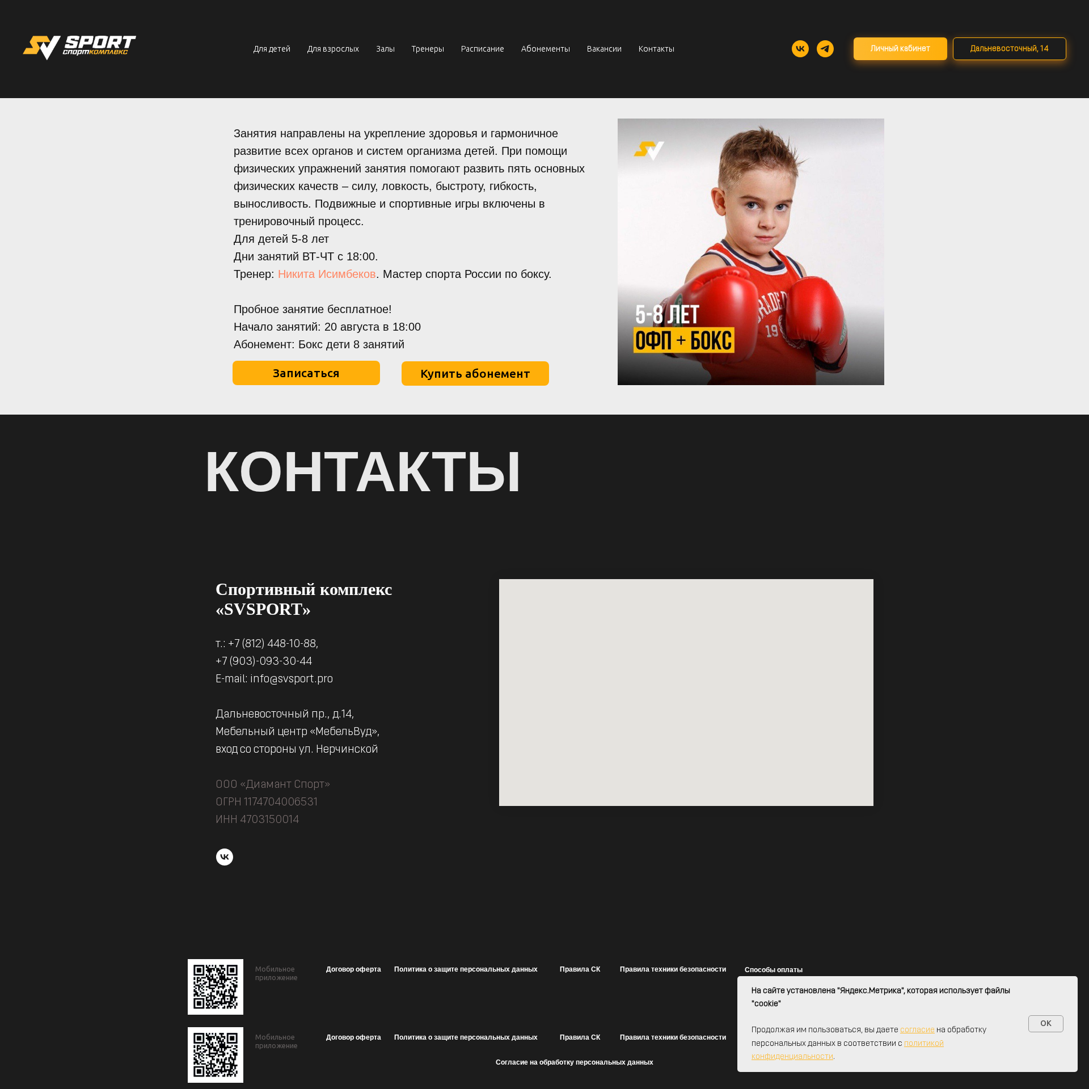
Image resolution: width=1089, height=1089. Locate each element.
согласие (917, 1030)
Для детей (272, 48)
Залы (385, 48)
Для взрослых (333, 48)
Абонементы (545, 48)
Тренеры (428, 48)
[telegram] (825, 48)
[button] (353, 969)
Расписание (482, 48)
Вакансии (604, 48)
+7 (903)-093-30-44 (264, 662)
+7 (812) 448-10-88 (272, 644)
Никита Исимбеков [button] (327, 274)
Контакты (656, 48)
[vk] (800, 48)
